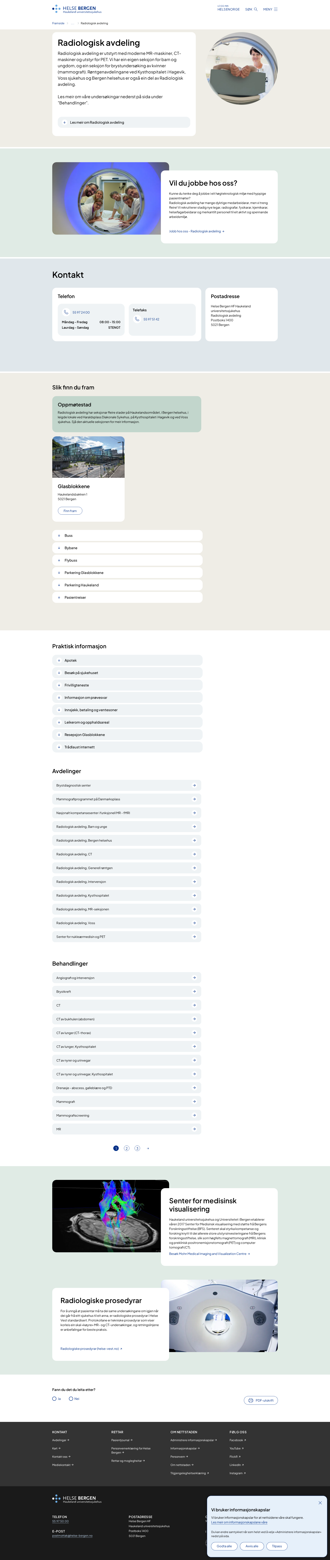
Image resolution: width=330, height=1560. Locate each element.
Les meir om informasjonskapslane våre (239, 1522)
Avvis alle (252, 1546)
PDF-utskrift (265, 1400)
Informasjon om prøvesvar (86, 697)
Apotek (71, 660)
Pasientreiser (75, 597)
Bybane (71, 548)
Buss (69, 535)
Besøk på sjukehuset (81, 672)
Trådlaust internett (80, 747)
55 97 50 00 (60, 1521)
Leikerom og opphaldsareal (87, 722)
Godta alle (224, 1546)
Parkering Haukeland (82, 585)
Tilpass (277, 1546)
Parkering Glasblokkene (84, 572)
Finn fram (70, 511)
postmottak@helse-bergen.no (72, 1535)
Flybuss (71, 560)
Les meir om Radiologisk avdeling (97, 122)
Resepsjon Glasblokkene (85, 734)
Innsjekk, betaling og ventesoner (91, 710)
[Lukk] (320, 1502)
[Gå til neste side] (148, 1148)
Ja (59, 1399)
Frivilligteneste (77, 685)
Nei (76, 1399)
